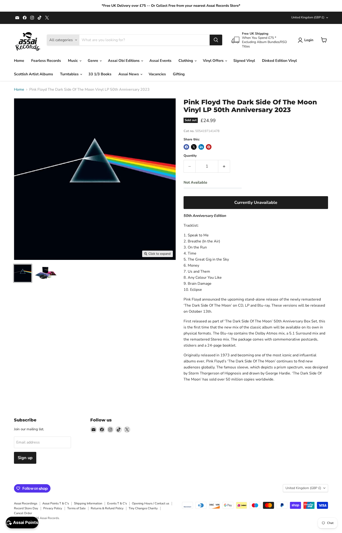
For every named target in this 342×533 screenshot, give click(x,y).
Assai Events (160, 60)
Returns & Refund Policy (107, 508)
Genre (93, 60)
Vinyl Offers (214, 60)
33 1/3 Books (99, 74)
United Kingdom (307, 17)
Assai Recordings (25, 503)
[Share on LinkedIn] (201, 147)
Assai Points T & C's (55, 503)
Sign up (25, 457)
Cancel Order (23, 513)
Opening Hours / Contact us (150, 503)
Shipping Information (88, 503)
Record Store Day (26, 508)
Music (73, 60)
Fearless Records (46, 60)
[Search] (216, 40)
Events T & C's (117, 503)
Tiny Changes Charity (143, 508)
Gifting (179, 74)
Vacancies (157, 74)
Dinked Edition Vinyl (279, 60)
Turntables (70, 74)
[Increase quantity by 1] (224, 166)
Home (19, 60)
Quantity (190, 156)
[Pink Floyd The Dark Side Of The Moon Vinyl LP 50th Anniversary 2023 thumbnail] (22, 273)
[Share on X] (194, 147)
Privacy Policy (52, 508)
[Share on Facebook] (186, 147)
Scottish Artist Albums (33, 74)
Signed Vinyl (244, 60)
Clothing (186, 60)
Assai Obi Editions (124, 60)
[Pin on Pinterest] (208, 147)
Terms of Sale (76, 508)
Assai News (129, 74)
